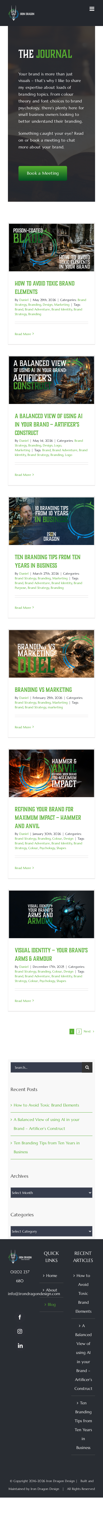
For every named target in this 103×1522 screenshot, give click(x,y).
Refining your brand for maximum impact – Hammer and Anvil (48, 818)
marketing (55, 707)
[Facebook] (20, 1317)
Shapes (61, 848)
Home (51, 1275)
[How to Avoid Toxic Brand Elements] (51, 247)
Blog (52, 1304)
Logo (57, 445)
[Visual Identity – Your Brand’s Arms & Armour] (51, 914)
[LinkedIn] (20, 1345)
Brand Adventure (37, 309)
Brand (19, 309)
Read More (23, 334)
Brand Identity (62, 309)
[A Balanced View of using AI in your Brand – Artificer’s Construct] (51, 380)
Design (48, 305)
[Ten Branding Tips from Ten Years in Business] (51, 521)
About (51, 1289)
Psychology (47, 848)
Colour (57, 838)
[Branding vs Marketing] (51, 654)
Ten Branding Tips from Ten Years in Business (83, 1425)
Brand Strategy (38, 455)
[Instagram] (20, 1331)
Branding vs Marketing (43, 689)
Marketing (61, 305)
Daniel (24, 300)
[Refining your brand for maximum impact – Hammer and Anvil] (51, 773)
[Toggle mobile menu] (92, 9)
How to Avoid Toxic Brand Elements (46, 1105)
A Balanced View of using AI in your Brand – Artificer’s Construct (48, 424)
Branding (34, 305)
